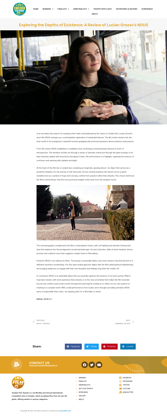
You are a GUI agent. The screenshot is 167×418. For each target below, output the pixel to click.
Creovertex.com (65, 411)
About (95, 14)
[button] (73, 347)
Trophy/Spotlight (102, 9)
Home (35, 9)
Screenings (147, 9)
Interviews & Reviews (126, 9)
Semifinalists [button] (80, 9)
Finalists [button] (62, 9)
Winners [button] (47, 9)
